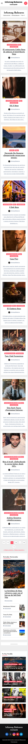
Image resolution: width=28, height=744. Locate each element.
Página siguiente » (19, 550)
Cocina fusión (7, 305)
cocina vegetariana (12, 254)
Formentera (20, 353)
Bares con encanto (10, 353)
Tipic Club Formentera (14, 356)
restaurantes (14, 46)
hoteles (12, 150)
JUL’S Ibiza (14, 106)
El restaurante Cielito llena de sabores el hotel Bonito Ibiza (14, 52)
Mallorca (21, 403)
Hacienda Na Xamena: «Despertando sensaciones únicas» (14, 155)
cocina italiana (7, 204)
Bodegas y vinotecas (10, 681)
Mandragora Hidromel (9, 606)
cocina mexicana (11, 44)
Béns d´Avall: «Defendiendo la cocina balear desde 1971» (14, 464)
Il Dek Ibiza (14, 207)
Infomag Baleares (13, 2)
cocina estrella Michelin (11, 403)
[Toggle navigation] (2, 3)
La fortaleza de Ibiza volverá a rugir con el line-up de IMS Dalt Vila (13, 668)
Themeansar (14, 742)
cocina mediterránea (11, 100)
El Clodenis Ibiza (14, 309)
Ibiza (19, 44)
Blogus (22, 740)
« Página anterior (8, 550)
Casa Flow (14, 259)
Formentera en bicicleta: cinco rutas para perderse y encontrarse (10, 631)
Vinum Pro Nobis (7, 614)
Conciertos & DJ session (11, 664)
